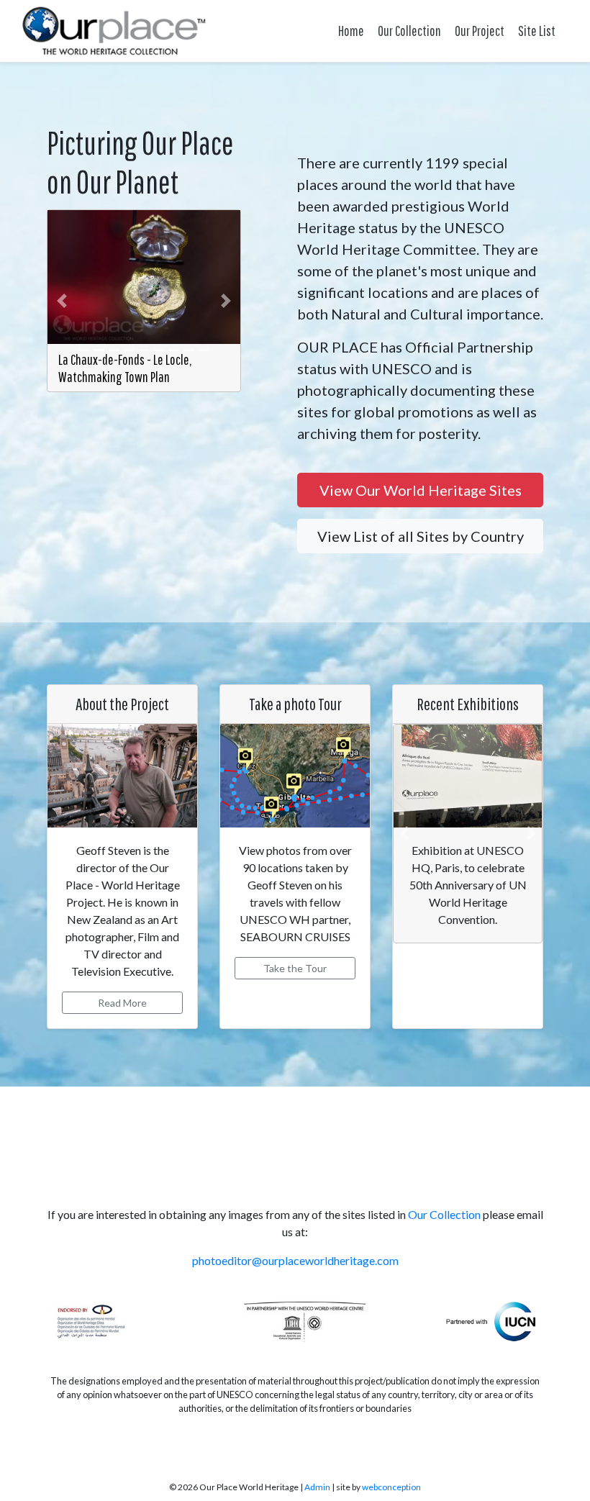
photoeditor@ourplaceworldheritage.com (295, 1260)
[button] (61, 300)
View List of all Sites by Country (420, 536)
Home (351, 30)
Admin (317, 1487)
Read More (122, 1003)
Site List (536, 30)
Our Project (479, 30)
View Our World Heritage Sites (420, 490)
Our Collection (409, 30)
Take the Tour (295, 968)
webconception (391, 1487)
